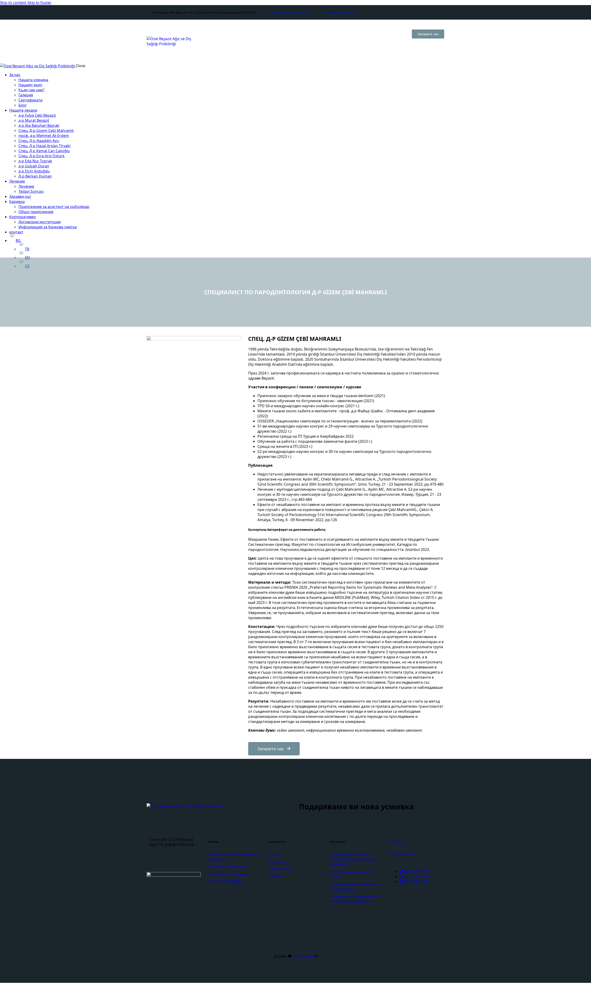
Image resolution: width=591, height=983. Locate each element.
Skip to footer (39, 2)
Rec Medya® (303, 956)
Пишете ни (397, 841)
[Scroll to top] (577, 954)
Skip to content (13, 2)
